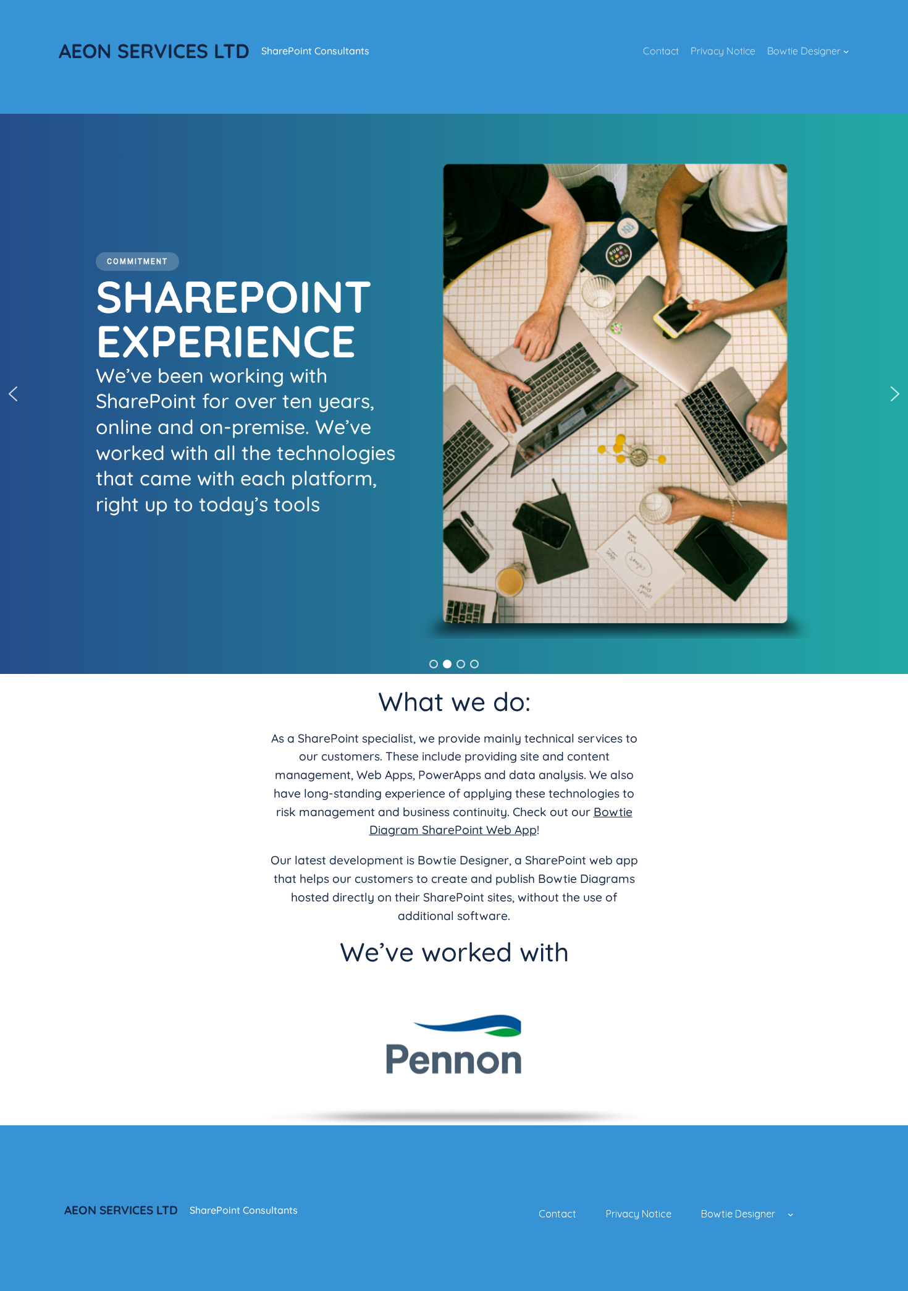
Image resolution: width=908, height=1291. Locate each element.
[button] (13, 394)
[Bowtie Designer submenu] (846, 51)
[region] (454, 394)
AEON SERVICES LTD (154, 50)
